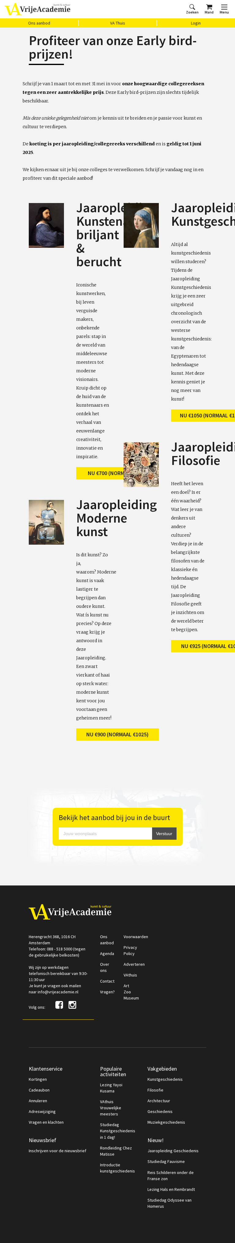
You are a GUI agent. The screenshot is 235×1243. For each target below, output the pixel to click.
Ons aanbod (39, 23)
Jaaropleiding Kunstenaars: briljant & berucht (116, 234)
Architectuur (158, 1100)
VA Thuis (117, 23)
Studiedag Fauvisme (166, 1161)
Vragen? (107, 992)
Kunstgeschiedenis (165, 1079)
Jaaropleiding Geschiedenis (173, 1150)
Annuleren (38, 1100)
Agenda (107, 953)
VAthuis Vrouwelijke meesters (110, 1108)
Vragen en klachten (46, 1122)
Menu (224, 12)
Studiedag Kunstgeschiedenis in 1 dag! (117, 1131)
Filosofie (155, 1090)
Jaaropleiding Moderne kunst (116, 518)
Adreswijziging (42, 1111)
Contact (107, 981)
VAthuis (130, 975)
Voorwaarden (136, 936)
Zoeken (192, 12)
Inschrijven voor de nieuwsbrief (57, 1150)
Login (196, 23)
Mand (209, 12)
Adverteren (134, 964)
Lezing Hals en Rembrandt (171, 1189)
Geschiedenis (160, 1111)
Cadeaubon (39, 1090)
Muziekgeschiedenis (166, 1122)
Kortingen (38, 1079)
